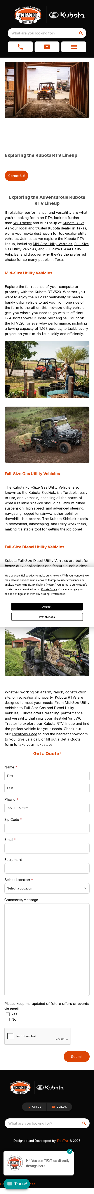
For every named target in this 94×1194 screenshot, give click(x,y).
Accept (47, 606)
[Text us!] (16, 1184)
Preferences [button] (58, 593)
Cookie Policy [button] (49, 589)
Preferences (47, 616)
